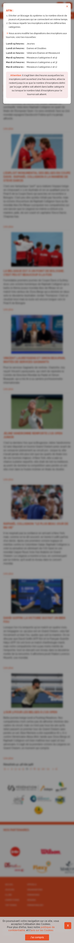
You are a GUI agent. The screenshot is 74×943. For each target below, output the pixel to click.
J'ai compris (37, 937)
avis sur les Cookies (42, 930)
